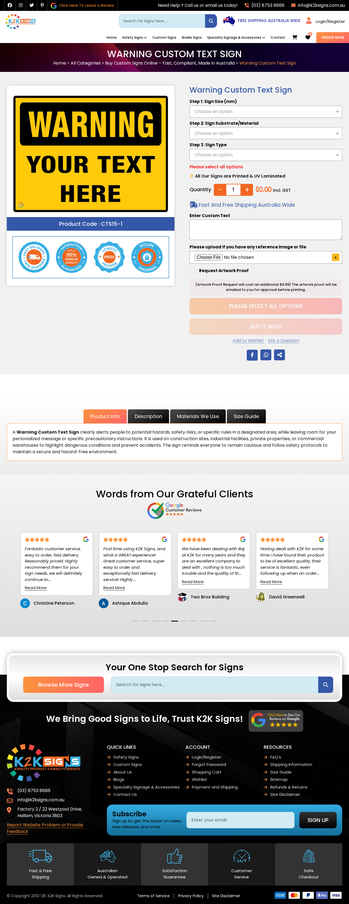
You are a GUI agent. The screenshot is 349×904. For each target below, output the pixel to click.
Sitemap (279, 779)
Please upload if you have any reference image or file (247, 247)
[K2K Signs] (20, 28)
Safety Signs (132, 37)
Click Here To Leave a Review (86, 5)
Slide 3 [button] (155, 621)
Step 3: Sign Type (208, 145)
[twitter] (31, 5)
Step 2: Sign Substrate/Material (224, 123)
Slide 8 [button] (203, 621)
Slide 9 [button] (212, 621)
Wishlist (199, 779)
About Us (122, 772)
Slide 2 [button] (146, 621)
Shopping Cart (206, 772)
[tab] (136, 621)
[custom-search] (211, 21)
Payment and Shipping (215, 787)
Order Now (332, 37)
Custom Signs (164, 37)
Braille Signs (192, 37)
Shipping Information (291, 764)
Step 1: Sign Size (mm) (213, 101)
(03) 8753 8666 (267, 5)
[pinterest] (42, 5)
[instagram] (21, 5)
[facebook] (10, 5)
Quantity (200, 189)
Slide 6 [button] (184, 621)
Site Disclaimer (285, 794)
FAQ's (275, 757)
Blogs (118, 779)
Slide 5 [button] (174, 621)
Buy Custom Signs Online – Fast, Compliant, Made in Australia (170, 63)
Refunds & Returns (289, 787)
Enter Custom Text (209, 215)
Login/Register (330, 21)
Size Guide (246, 416)
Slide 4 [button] (165, 621)
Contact (278, 37)
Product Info (105, 416)
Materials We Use (198, 416)
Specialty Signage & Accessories (234, 37)
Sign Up (318, 820)
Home (112, 37)
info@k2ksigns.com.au (321, 5)
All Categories (86, 63)
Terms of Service (153, 896)
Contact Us (125, 794)
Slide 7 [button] (193, 621)
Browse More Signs (63, 685)
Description (148, 416)
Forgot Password (209, 764)
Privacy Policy (191, 896)
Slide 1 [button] (136, 621)
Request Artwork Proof (224, 270)
